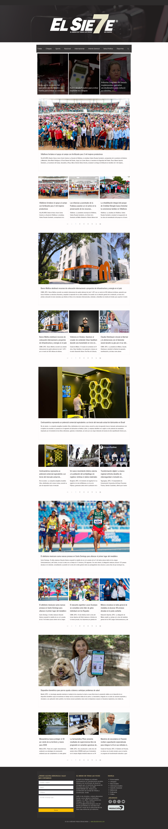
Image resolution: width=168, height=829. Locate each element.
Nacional (67, 49)
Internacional (79, 49)
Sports (58, 49)
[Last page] (100, 224)
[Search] (130, 3)
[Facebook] (110, 801)
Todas (39, 49)
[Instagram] (114, 801)
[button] (128, 49)
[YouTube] (123, 801)
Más (118, 49)
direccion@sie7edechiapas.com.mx (88, 804)
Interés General (94, 49)
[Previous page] (71, 224)
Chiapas (49, 49)
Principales (114, 779)
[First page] (67, 224)
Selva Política (108, 49)
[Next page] (96, 224)
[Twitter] (119, 801)
